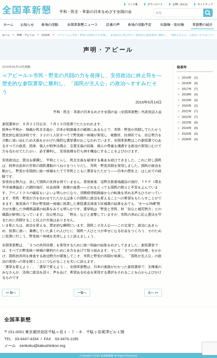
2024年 (187, 128)
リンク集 (133, 4)
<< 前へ (11, 292)
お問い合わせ (180, 4)
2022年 (187, 117)
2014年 (187, 77)
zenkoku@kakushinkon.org (42, 346)
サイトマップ (205, 4)
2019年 (187, 100)
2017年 (187, 89)
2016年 (187, 83)
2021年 (187, 111)
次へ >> (153, 292)
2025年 (187, 133)
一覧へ (82, 292)
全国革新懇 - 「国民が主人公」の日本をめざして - (28, 9)
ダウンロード (155, 4)
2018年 (187, 94)
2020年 (187, 105)
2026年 (187, 139)
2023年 (187, 122)
